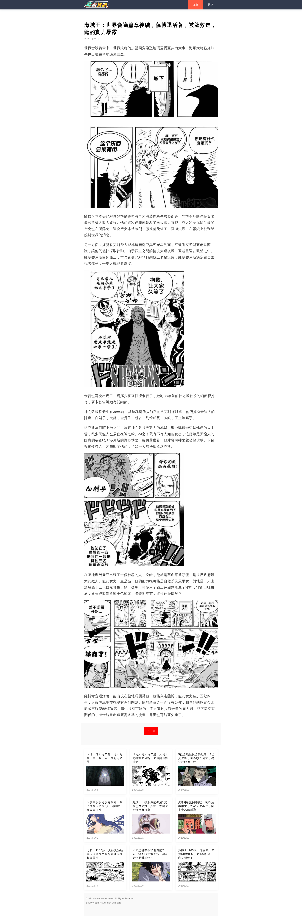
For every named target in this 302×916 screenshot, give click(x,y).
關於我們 (90, 902)
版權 (119, 902)
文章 (195, 4)
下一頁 (151, 731)
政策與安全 (100, 902)
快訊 (210, 4)
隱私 (114, 902)
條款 (109, 902)
